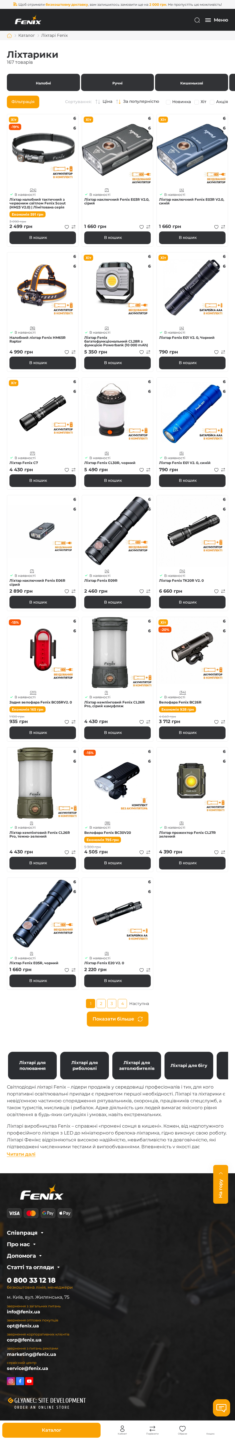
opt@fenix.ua (23, 1326)
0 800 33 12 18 (31, 1280)
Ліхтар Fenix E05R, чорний (33, 963)
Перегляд (42, 149)
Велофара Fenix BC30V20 (107, 832)
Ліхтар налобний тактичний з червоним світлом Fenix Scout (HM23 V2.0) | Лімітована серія (37, 203)
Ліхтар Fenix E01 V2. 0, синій (185, 463)
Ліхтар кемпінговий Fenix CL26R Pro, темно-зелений (39, 834)
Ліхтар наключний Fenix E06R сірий (37, 582)
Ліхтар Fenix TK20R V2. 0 (181, 580)
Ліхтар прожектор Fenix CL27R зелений (187, 834)
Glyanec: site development (50, 1400)
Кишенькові (191, 82)
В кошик (38, 237)
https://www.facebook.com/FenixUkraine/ (20, 1381)
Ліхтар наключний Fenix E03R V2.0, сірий (116, 201)
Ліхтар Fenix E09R (100, 580)
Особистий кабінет (122, 1428)
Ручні (117, 82)
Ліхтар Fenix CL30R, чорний (110, 463)
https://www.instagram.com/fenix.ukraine (11, 1381)
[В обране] (66, 227)
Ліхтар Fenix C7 (23, 463)
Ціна (107, 101)
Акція (222, 102)
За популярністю (141, 101)
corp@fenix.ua (24, 1340)
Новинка (181, 102)
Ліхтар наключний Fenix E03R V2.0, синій (191, 201)
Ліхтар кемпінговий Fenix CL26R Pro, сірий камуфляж (114, 704)
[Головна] (9, 35)
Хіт (203, 102)
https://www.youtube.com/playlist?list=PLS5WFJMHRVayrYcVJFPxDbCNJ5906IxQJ (29, 1381)
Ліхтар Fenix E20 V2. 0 (104, 963)
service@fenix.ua (27, 1368)
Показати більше (113, 1019)
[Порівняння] (152, 1428)
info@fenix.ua (23, 1312)
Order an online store (42, 1407)
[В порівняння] (73, 227)
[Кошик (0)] (210, 1428)
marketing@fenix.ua (31, 1354)
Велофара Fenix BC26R (180, 702)
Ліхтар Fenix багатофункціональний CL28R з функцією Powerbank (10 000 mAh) (116, 341)
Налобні (43, 82)
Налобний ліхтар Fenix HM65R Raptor (37, 339)
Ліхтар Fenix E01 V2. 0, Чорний (187, 337)
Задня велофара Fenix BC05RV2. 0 (40, 702)
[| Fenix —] (28, 19)
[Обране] (182, 1428)
